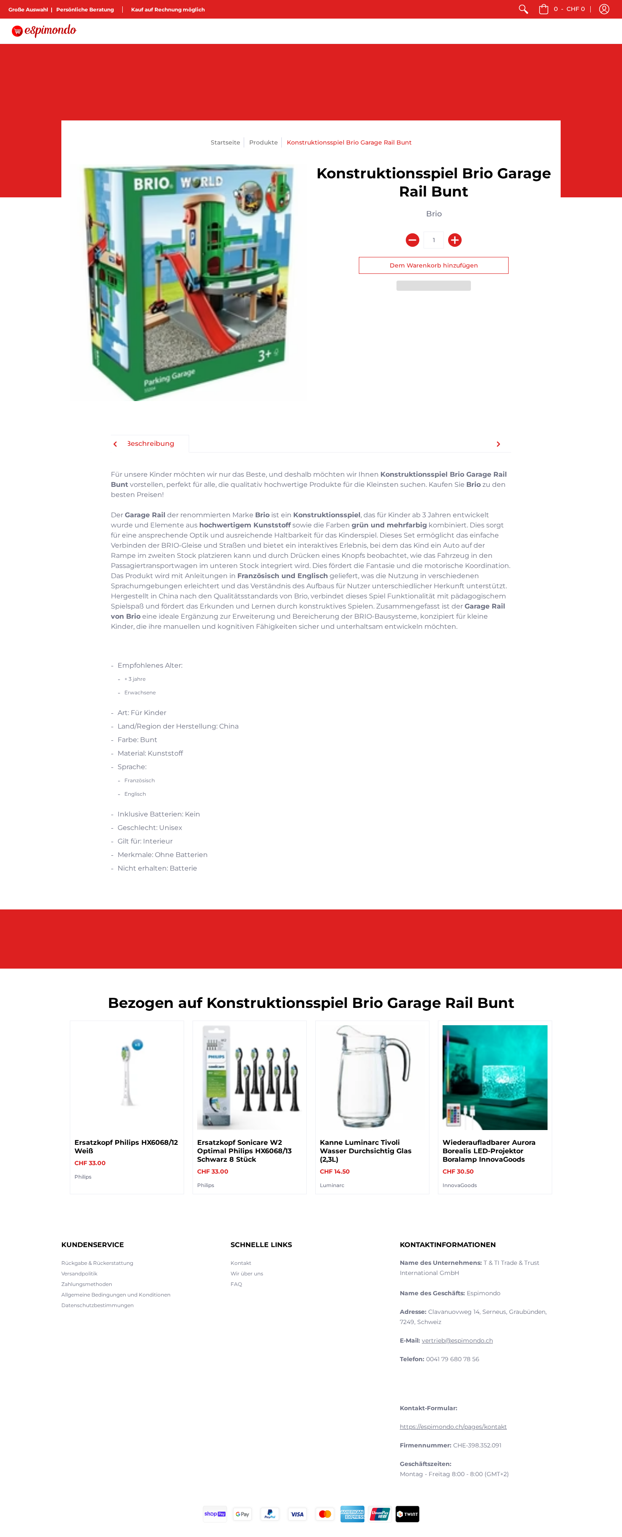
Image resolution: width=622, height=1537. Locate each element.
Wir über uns (247, 1273)
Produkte (263, 142)
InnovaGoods (460, 1185)
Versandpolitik (79, 1273)
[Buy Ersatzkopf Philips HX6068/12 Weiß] (126, 1077)
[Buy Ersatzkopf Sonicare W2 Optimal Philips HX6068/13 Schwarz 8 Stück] (249, 1077)
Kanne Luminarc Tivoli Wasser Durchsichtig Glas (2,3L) (366, 1150)
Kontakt (241, 1263)
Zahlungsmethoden (86, 1284)
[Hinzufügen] (455, 240)
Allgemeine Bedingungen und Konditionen (116, 1294)
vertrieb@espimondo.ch (457, 1340)
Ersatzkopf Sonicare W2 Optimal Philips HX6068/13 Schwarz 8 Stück (244, 1150)
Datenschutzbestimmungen (97, 1305)
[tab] (150, 444)
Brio (434, 213)
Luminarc (332, 1185)
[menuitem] (523, 9)
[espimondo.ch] (44, 31)
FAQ (236, 1284)
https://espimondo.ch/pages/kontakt (453, 1427)
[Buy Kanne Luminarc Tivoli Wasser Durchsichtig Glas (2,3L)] (372, 1077)
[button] (604, 9)
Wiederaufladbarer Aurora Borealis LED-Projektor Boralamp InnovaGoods (489, 1150)
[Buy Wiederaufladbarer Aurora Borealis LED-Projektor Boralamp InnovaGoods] (495, 1077)
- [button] (569, 9)
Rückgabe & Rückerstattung (97, 1263)
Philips (82, 1177)
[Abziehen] (412, 240)
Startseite (225, 142)
